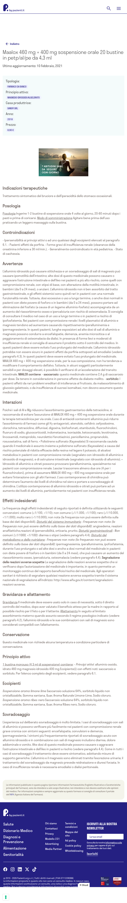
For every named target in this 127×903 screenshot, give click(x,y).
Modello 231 (52, 839)
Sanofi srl (12, 108)
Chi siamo (51, 823)
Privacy (49, 833)
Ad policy (70, 840)
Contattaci (51, 828)
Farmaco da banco (16, 86)
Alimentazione (14, 848)
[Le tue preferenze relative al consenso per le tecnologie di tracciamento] (6, 897)
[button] (63, 162)
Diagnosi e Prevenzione (13, 839)
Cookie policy (73, 845)
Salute (8, 824)
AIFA (12, 794)
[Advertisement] (63, 28)
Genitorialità (13, 854)
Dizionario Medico (18, 830)
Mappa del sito (71, 833)
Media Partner (53, 849)
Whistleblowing (73, 851)
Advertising (52, 844)
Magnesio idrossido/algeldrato (23, 97)
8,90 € (10, 130)
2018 (10, 119)
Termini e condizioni (71, 825)
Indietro (14, 43)
